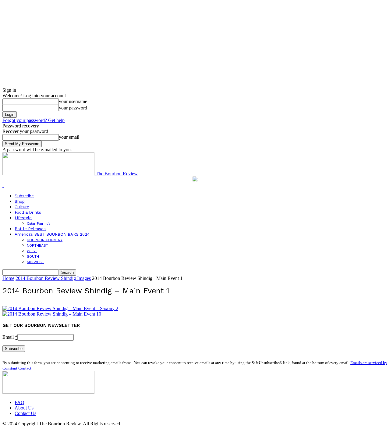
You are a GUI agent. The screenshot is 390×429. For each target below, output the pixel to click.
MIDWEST (35, 262)
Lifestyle (23, 218)
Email (9, 337)
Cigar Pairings (39, 223)
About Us (24, 407)
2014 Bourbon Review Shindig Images (53, 278)
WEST (32, 251)
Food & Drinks (28, 212)
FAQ (19, 402)
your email (69, 137)
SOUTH (33, 256)
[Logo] (3, 185)
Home (8, 278)
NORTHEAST (37, 245)
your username (73, 101)
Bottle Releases (30, 229)
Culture (22, 207)
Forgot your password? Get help (33, 120)
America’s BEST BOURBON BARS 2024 (52, 234)
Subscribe (24, 196)
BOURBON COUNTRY (44, 240)
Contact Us (25, 413)
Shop (20, 201)
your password (73, 107)
